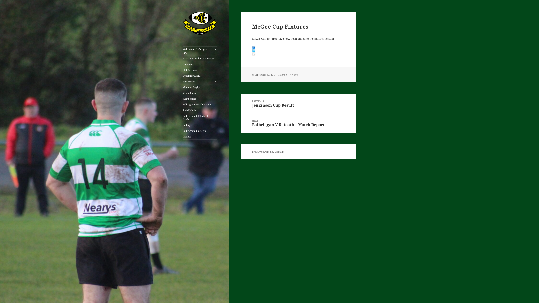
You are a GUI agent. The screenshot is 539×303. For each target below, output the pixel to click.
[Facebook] (298, 47)
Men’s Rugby (189, 93)
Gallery (186, 125)
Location (187, 64)
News (295, 74)
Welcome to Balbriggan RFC (195, 51)
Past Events (189, 81)
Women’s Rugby (191, 87)
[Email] (298, 54)
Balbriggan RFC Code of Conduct (195, 117)
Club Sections (190, 70)
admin (283, 74)
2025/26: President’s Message (198, 58)
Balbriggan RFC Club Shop (197, 104)
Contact (187, 136)
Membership (189, 98)
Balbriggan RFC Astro (194, 130)
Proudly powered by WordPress (269, 151)
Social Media (189, 110)
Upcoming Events (192, 75)
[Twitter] (298, 50)
